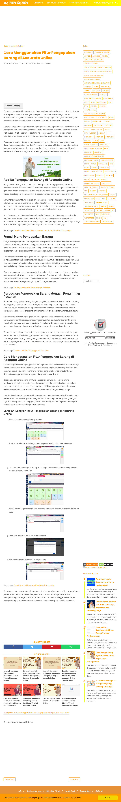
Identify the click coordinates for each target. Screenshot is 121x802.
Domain (107, 121)
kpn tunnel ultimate (93, 148)
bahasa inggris (90, 94)
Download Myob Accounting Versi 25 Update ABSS (105, 582)
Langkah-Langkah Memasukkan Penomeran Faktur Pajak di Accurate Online (11, 675)
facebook (98, 125)
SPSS (98, 199)
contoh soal (90, 110)
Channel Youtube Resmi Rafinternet (25, 25)
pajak (86, 168)
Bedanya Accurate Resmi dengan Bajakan (32, 287)
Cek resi (93, 106)
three (111, 206)
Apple (86, 91)
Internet (99, 137)
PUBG (86, 179)
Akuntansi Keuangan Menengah (97, 71)
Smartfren (89, 199)
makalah (88, 152)
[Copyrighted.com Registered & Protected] (90, 565)
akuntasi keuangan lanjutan (96, 83)
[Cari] (116, 2)
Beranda (38, 3)
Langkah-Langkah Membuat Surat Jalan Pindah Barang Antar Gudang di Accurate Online (31, 675)
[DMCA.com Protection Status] (106, 565)
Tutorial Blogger (103, 3)
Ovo (111, 164)
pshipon (100, 175)
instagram (88, 137)
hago (107, 129)
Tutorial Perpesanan (66, 14)
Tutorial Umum (92, 14)
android (87, 87)
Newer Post (9, 779)
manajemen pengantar (94, 156)
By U (86, 106)
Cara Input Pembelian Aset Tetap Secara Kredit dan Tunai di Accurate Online (31, 702)
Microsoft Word (91, 160)
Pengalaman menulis (93, 171)
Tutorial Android (56, 3)
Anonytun (105, 87)
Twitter (98, 210)
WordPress (89, 218)
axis (99, 91)
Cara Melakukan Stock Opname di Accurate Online (51, 701)
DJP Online (96, 121)
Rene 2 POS (106, 183)
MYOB (86, 164)
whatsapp (88, 214)
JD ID (102, 141)
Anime (96, 87)
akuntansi (98, 60)
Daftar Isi (99, 791)
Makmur (97, 152)
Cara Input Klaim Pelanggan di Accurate (31, 350)
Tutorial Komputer (89, 8)
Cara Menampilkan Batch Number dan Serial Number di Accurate (42, 230)
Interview (110, 137)
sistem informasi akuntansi (96, 195)
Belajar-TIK (108, 98)
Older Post (74, 779)
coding (102, 106)
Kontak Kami (70, 791)
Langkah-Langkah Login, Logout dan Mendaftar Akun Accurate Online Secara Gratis (69, 675)
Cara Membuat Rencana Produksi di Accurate (34, 585)
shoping (102, 191)
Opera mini (102, 164)
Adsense (96, 56)
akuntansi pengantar (93, 75)
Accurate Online (102, 52)
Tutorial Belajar (78, 3)
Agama (105, 56)
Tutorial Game (41, 8)
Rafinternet (16, 3)
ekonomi (87, 125)
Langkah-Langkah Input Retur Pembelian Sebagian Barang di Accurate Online (51, 674)
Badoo (106, 91)
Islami (95, 141)
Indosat (102, 133)
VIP (113, 210)
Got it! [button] (107, 798)
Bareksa (102, 94)
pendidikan (104, 168)
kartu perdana (90, 145)
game (86, 129)
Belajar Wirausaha (92, 98)
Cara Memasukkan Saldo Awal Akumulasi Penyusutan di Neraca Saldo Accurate (12, 702)
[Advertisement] (42, 83)
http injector (90, 133)
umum (107, 210)
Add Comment (46, 63)
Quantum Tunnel (98, 179)
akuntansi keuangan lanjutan (97, 67)
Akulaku (88, 60)
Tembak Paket (101, 202)
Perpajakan (89, 175)
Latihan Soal (91, 20)
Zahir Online (107, 222)
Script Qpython (107, 187)
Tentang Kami (85, 791)
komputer (103, 145)
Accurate (88, 52)
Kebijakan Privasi (53, 791)
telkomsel (88, 202)
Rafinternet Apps (91, 183)
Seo (85, 191)
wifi (97, 214)
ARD (93, 91)
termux (103, 206)
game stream (96, 129)
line (106, 148)
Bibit (86, 102)
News (93, 164)
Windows (105, 214)
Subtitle (111, 199)
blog (93, 102)
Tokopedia (88, 210)
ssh (103, 199)
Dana (111, 118)
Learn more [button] (76, 798)
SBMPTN (87, 187)
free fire (108, 125)
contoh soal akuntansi (94, 114)
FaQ (20, 791)
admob (87, 56)
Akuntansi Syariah (92, 79)
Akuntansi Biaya (91, 64)
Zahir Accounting (91, 222)
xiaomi (99, 218)
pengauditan (110, 171)
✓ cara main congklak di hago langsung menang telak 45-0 (106, 683)
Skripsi (112, 195)
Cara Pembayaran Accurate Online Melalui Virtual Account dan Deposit (70, 702)
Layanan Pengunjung (60, 25)
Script (95, 187)
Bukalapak (101, 102)
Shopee (93, 191)
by (110, 102)
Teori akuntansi (91, 206)
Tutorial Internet (65, 8)
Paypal (94, 168)
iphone (87, 141)
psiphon (109, 175)
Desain (87, 121)
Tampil (16, 106)
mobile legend (107, 160)
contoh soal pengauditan (95, 118)
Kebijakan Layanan (34, 791)
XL (105, 218)
